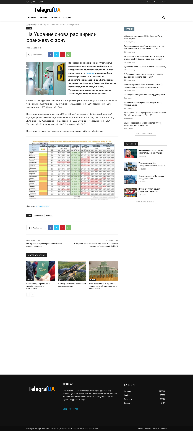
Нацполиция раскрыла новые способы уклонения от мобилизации (38, 286)
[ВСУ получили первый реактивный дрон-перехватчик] (72, 271)
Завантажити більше (144, 133)
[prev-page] (28, 294)
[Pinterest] (62, 54)
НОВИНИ (129, 29)
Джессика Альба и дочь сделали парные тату (145, 67)
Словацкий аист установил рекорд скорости (144, 95)
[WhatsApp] (68, 54)
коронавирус (38, 215)
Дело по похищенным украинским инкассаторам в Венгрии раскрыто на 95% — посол (103, 286)
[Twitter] (56, 54)
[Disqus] (72, 335)
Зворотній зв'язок (71, 409)
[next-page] (32, 294)
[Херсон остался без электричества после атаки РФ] (130, 166)
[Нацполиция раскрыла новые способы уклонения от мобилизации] (40, 271)
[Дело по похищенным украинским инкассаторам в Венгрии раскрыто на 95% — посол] (103, 271)
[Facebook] (50, 54)
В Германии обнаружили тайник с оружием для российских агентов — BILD (143, 75)
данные (90, 73)
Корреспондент (43, 206)
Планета (92, 280)
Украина (49, 215)
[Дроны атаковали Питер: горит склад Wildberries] (130, 179)
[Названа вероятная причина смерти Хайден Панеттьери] (130, 153)
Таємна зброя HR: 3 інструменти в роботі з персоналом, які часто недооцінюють (143, 85)
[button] (163, 17)
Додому (29, 24)
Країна (37, 24)
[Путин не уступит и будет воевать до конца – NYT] (130, 192)
